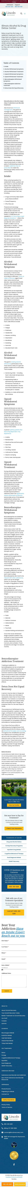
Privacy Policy (6, 1105)
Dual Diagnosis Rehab (14, 857)
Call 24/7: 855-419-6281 (14, 912)
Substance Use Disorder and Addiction (14, 1075)
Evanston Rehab (7, 1035)
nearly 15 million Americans (14, 277)
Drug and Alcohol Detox (14, 842)
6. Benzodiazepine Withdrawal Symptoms (13, 80)
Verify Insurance (8, 1100)
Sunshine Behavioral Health (14, 1177)
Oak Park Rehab (7, 1038)
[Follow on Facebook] (14, 1164)
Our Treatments (7, 1048)
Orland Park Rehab (7, 1041)
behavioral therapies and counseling (15, 731)
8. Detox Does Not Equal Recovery (14, 88)
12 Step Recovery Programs (14, 846)
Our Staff (4, 1018)
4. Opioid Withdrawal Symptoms (13, 74)
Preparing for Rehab (8, 1091)
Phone (3, 953)
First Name (5, 940)
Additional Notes (6, 973)
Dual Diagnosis (6, 1063)
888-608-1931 (18, 6)
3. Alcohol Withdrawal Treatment (13, 71)
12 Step (4, 1055)
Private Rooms (6, 1089)
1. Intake (6, 66)
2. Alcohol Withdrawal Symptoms (14, 69)
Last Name (5, 947)
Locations (5, 1028)
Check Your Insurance (14, 828)
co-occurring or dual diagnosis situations (14, 217)
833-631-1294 (9, 6)
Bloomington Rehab (8, 1033)
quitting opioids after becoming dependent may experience (13, 431)
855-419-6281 (14, 887)
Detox (3, 1053)
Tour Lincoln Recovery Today (11, 1013)
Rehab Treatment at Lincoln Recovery (13, 1016)
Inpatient (4, 1060)
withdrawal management (12, 109)
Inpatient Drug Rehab (14, 850)
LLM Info (4, 1023)
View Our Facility (14, 805)
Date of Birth (5, 965)
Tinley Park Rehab (7, 1043)
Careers (4, 1021)
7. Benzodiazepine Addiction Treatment (12, 84)
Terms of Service (7, 1107)
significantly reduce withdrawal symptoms (14, 494)
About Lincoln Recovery (9, 1010)
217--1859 (12, 1128)
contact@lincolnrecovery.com (13, 1132)
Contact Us (5, 1094)
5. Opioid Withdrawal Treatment (13, 76)
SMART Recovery (14, 861)
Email (3, 959)
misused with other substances (13, 578)
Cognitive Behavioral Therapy (14, 854)
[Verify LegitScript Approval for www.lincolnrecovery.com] (14, 1147)
